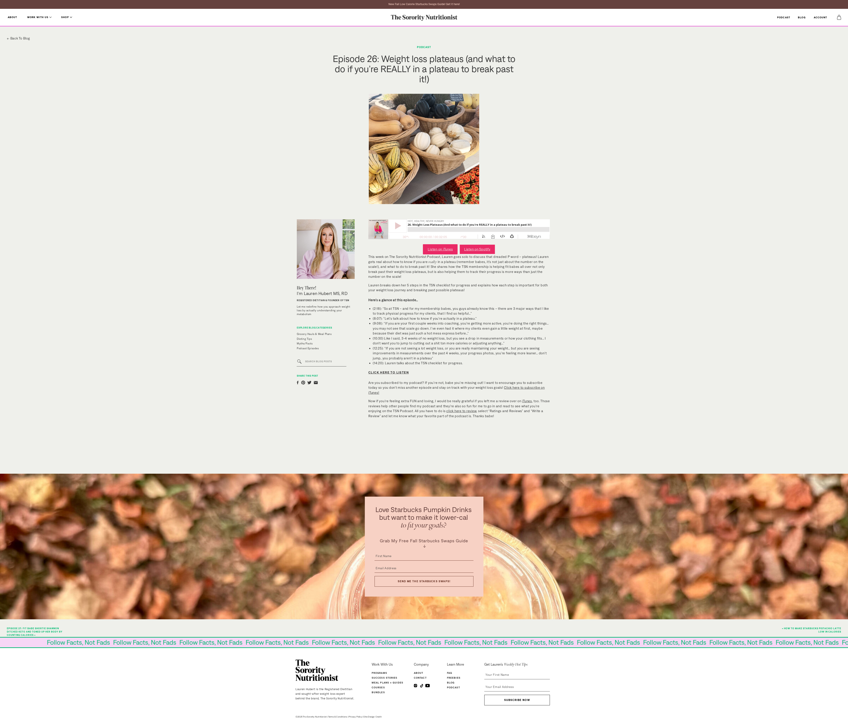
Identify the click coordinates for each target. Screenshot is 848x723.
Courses (378, 687)
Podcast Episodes (308, 348)
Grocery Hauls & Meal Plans (314, 334)
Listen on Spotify (477, 249)
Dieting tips (304, 338)
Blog (450, 682)
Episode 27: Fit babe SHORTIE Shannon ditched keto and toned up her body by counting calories (34, 631)
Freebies (453, 677)
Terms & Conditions (337, 716)
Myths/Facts (305, 343)
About (418, 673)
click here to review (461, 411)
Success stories (385, 677)
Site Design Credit (372, 716)
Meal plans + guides (387, 682)
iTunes (527, 401)
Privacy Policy (355, 716)
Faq (449, 673)
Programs (379, 673)
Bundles (378, 692)
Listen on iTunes (440, 249)
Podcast (424, 47)
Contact (420, 677)
